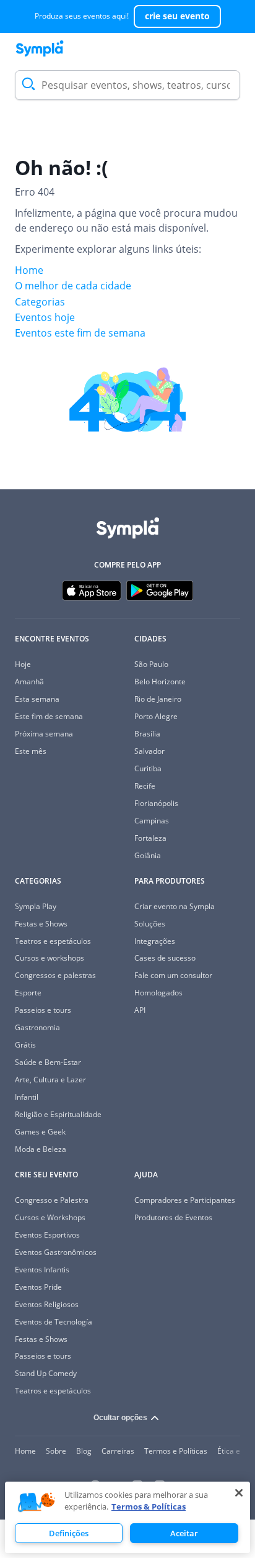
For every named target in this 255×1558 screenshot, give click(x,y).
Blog (84, 1451)
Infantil (26, 1097)
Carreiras (118, 1451)
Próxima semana (44, 733)
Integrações (154, 941)
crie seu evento (177, 16)
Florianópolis (156, 803)
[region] (127, 1517)
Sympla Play (35, 906)
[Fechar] (239, 1492)
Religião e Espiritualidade (58, 1114)
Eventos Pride (38, 1287)
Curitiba (148, 768)
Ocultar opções (120, 1417)
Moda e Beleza (40, 1149)
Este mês (30, 751)
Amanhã (29, 681)
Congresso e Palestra (52, 1200)
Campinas (151, 820)
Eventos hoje (45, 317)
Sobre (56, 1451)
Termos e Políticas (175, 1451)
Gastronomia (37, 1027)
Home (29, 270)
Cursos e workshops (49, 958)
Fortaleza (150, 838)
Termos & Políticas (148, 1506)
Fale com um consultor (173, 975)
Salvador (149, 751)
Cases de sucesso (165, 958)
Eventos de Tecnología (53, 1321)
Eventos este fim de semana (80, 333)
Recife (144, 786)
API (139, 1010)
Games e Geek (40, 1131)
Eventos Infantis (42, 1269)
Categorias (40, 302)
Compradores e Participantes (184, 1200)
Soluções (149, 923)
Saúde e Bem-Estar (48, 1062)
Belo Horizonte (160, 681)
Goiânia (147, 855)
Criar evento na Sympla (174, 906)
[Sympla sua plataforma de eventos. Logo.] (39, 48)
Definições (69, 1533)
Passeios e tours (43, 1010)
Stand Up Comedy (46, 1373)
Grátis (25, 1044)
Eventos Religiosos (47, 1304)
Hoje (23, 664)
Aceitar (184, 1533)
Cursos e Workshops (50, 1217)
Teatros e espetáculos (53, 941)
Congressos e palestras (55, 975)
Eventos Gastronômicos (56, 1252)
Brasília (147, 733)
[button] (36, 1503)
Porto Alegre (156, 716)
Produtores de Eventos (173, 1217)
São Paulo (151, 664)
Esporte (28, 992)
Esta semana (37, 699)
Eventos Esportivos (47, 1235)
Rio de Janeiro (157, 699)
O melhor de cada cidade (73, 285)
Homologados (158, 992)
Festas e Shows (41, 923)
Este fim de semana (49, 716)
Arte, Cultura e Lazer (50, 1079)
